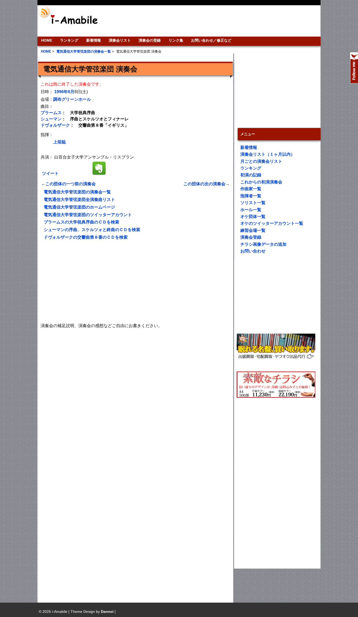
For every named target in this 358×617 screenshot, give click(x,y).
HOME (46, 40)
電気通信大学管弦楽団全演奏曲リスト (79, 199)
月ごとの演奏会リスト (261, 161)
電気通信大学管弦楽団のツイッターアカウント (88, 214)
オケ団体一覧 (252, 216)
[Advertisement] (214, 21)
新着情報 (93, 40)
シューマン (51, 119)
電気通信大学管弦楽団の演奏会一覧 (77, 192)
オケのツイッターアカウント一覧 (271, 223)
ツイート (50, 173)
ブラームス (51, 112)
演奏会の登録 (150, 40)
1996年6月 (64, 91)
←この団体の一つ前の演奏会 (68, 184)
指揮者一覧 (250, 196)
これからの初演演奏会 (261, 182)
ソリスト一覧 (252, 202)
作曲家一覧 (250, 189)
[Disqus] (135, 394)
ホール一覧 (250, 209)
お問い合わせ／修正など (211, 40)
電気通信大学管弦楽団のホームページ (79, 207)
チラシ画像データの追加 (263, 244)
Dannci (107, 611)
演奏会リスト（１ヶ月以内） (267, 154)
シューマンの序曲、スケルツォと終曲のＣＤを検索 (92, 229)
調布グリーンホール (72, 99)
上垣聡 (59, 142)
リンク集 (176, 40)
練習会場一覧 (252, 230)
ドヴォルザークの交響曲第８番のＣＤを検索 (86, 237)
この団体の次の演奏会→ (206, 184)
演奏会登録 (250, 237)
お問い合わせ (252, 251)
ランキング (69, 40)
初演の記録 (250, 175)
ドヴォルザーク (55, 125)
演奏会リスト (120, 40)
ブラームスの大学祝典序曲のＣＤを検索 (81, 222)
